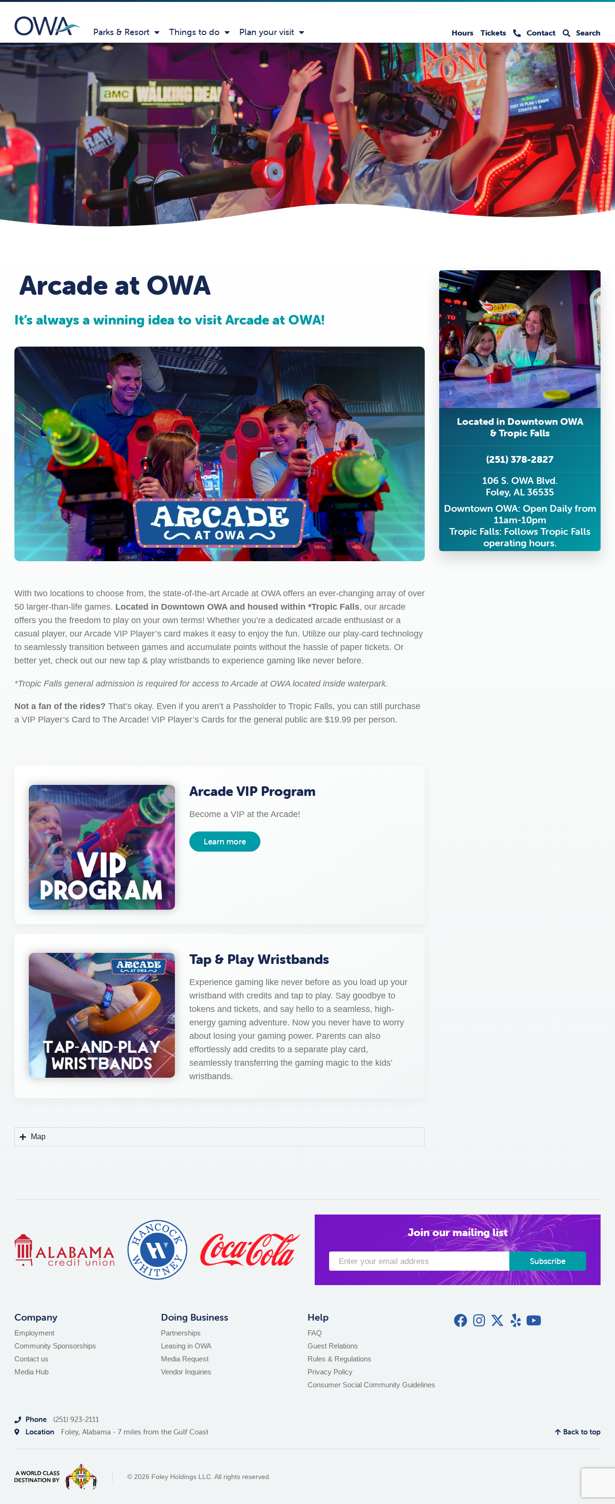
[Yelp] (515, 1320)
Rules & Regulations (339, 1359)
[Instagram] (479, 1320)
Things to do (194, 31)
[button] (520, 427)
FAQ (315, 1333)
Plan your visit (266, 31)
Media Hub (31, 1372)
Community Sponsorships (55, 1346)
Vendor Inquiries (186, 1372)
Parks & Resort (121, 31)
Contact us (31, 1359)
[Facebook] (460, 1320)
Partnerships (181, 1333)
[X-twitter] (497, 1320)
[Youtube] (534, 1320)
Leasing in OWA (186, 1346)
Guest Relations (333, 1346)
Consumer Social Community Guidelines (371, 1385)
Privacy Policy (330, 1372)
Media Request (185, 1359)
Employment (34, 1333)
